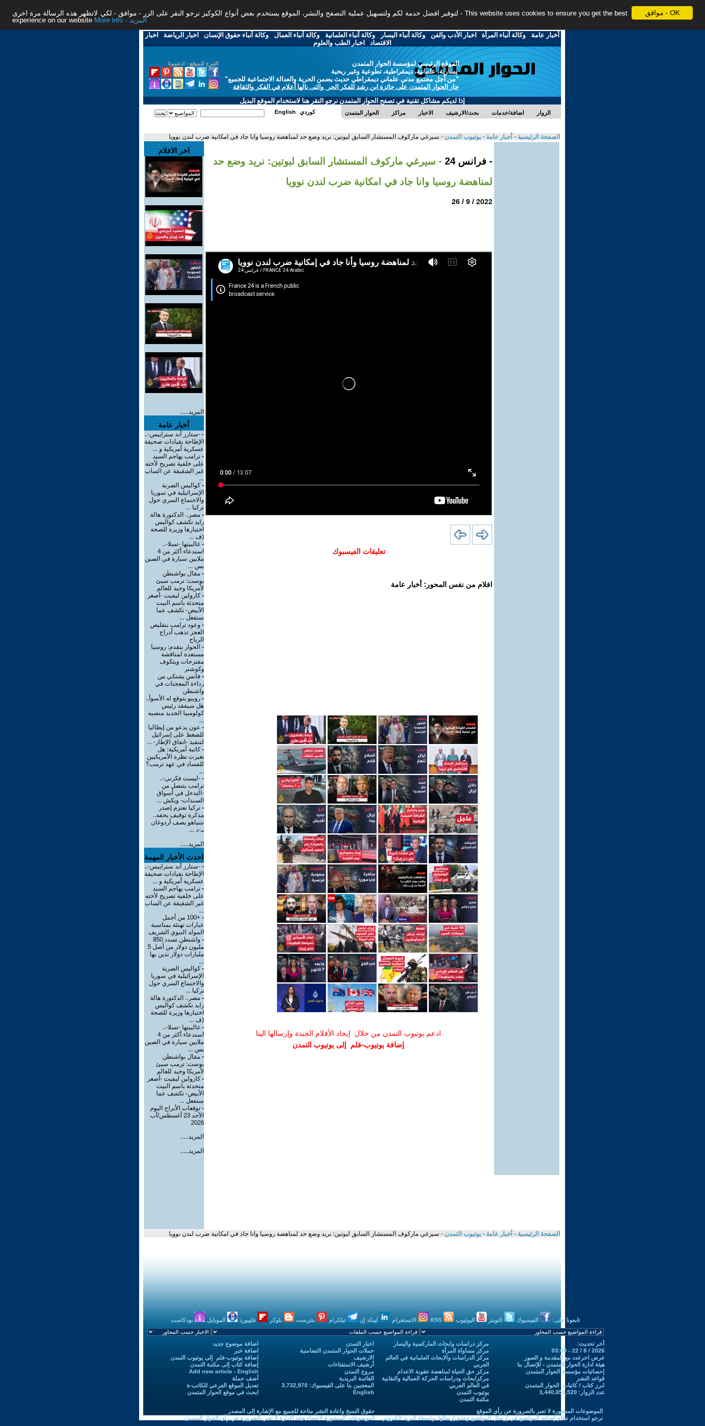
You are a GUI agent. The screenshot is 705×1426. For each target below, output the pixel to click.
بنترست (306, 1320)
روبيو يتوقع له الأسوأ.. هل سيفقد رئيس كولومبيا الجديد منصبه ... (175, 709)
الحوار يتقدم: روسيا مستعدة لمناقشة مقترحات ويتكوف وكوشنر (177, 657)
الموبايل (217, 1320)
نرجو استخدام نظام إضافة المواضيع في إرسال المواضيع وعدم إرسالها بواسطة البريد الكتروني (492, 1418)
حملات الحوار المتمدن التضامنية (337, 1350)
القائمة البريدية (356, 1378)
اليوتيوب (466, 1320)
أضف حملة (245, 1378)
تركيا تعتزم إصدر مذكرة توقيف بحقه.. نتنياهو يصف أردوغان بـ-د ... (177, 818)
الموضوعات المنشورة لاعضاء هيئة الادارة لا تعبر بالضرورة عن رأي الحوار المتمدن (279, 1418)
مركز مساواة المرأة (465, 1350)
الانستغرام (405, 1320)
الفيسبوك (528, 1320)
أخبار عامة (498, 136)
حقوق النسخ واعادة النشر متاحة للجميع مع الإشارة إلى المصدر (301, 1411)
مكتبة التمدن (474, 1399)
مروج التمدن (359, 1371)
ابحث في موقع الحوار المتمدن (223, 1392)
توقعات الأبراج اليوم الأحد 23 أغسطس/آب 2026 (177, 1115)
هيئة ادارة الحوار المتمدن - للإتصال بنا (561, 1364)
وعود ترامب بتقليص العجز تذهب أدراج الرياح (177, 632)
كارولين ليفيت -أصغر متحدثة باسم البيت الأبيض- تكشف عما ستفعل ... (175, 606)
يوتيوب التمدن (462, 136)
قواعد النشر (590, 1378)
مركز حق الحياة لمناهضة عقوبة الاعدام (443, 1371)
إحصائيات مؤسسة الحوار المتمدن (565, 1371)
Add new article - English (224, 1371)
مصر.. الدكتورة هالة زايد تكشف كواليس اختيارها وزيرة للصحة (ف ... (177, 525)
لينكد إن (369, 1320)
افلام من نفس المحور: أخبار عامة (441, 584)
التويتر (496, 1320)
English (363, 1392)
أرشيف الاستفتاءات (351, 1364)
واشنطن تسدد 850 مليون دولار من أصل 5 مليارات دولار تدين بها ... (176, 950)
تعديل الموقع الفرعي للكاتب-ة (223, 1385)
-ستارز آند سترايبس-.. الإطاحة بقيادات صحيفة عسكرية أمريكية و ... (174, 441)
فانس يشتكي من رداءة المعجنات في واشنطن (179, 683)
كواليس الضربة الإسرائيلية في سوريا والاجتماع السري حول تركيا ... (176, 496)
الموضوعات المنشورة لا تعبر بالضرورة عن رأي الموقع (540, 1411)
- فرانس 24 (467, 161)
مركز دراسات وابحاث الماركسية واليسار (441, 1343)
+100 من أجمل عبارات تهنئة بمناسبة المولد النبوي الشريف (176, 924)
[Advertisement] (526, 264)
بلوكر (277, 1320)
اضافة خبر (246, 1350)
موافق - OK (662, 13)
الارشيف (364, 1357)
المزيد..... (192, 411)
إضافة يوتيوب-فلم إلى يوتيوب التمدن (215, 1357)
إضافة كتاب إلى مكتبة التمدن (224, 1364)
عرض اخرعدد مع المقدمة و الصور (564, 1357)
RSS (436, 1320)
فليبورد (248, 1320)
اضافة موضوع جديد (236, 1343)
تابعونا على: (566, 1320)
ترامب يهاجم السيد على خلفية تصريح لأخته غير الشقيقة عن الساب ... (174, 467)
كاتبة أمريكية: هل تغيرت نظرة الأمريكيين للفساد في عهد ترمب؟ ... (175, 760)
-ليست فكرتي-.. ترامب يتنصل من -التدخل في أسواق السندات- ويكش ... (180, 789)
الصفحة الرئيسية (538, 136)
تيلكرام (338, 1320)
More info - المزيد (120, 20)
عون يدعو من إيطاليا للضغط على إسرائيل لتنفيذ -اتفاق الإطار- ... (175, 734)
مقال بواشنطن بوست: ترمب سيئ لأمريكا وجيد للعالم (180, 580)
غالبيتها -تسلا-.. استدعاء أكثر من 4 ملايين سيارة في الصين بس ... (174, 554)
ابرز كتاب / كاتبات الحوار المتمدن (565, 1385)
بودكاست (183, 1320)
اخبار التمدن (360, 1343)
